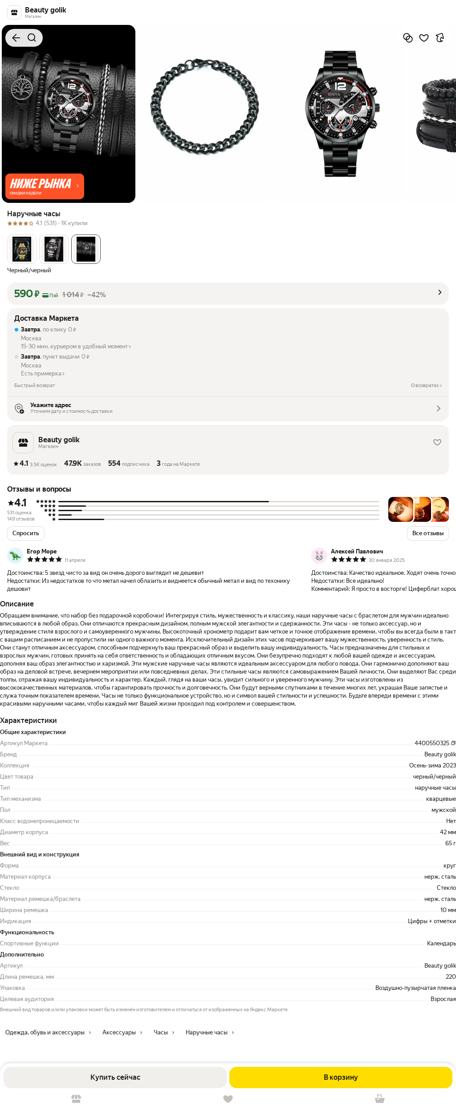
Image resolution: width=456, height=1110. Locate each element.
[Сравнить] (408, 37)
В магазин (76, 1099)
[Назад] (16, 37)
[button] (44, 186)
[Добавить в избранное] (424, 37)
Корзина (380, 1099)
